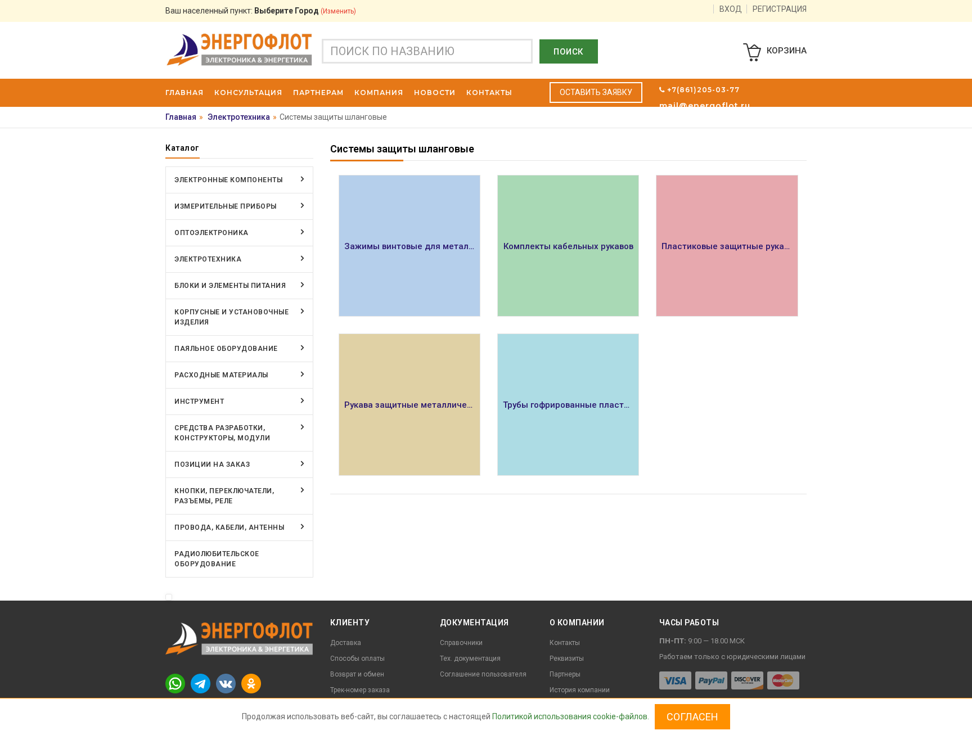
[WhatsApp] (175, 683)
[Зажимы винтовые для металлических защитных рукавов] (409, 245)
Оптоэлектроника (211, 233)
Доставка (345, 643)
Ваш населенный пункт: (260, 10)
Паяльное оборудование (226, 349)
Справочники (461, 643)
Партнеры (565, 674)
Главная (180, 116)
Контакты (565, 643)
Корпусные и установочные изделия (231, 317)
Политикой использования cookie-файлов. (570, 716)
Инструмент (199, 401)
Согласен (692, 717)
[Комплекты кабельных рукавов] (568, 245)
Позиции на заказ (212, 464)
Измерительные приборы (225, 206)
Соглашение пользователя (483, 674)
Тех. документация (470, 658)
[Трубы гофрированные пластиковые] (568, 404)
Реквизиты (567, 658)
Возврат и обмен (357, 674)
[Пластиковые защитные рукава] (726, 245)
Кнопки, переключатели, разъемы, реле (224, 496)
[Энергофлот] (239, 48)
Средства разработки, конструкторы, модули (222, 433)
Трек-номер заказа (360, 690)
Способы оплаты (357, 658)
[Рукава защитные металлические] (409, 404)
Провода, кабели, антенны (229, 527)
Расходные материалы (221, 375)
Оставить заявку (596, 92)
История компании (580, 690)
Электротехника (239, 116)
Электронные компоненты (228, 180)
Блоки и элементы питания (230, 286)
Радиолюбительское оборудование (216, 559)
